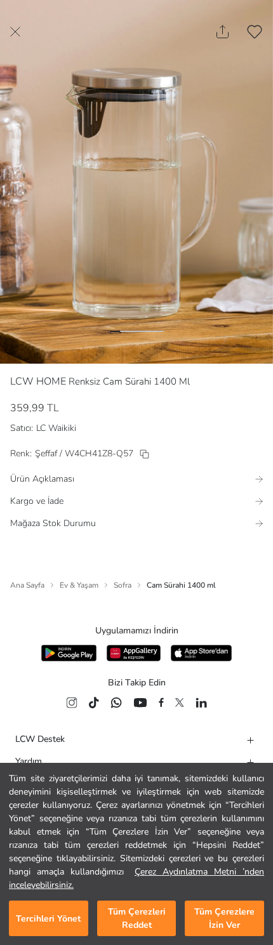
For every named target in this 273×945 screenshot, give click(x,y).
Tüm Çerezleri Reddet (137, 918)
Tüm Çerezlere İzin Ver (224, 918)
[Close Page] (15, 32)
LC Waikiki (56, 428)
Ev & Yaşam (79, 585)
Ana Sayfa (27, 585)
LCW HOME (38, 381)
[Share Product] (222, 31)
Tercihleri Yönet (48, 919)
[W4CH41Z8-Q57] (144, 454)
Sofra (122, 585)
